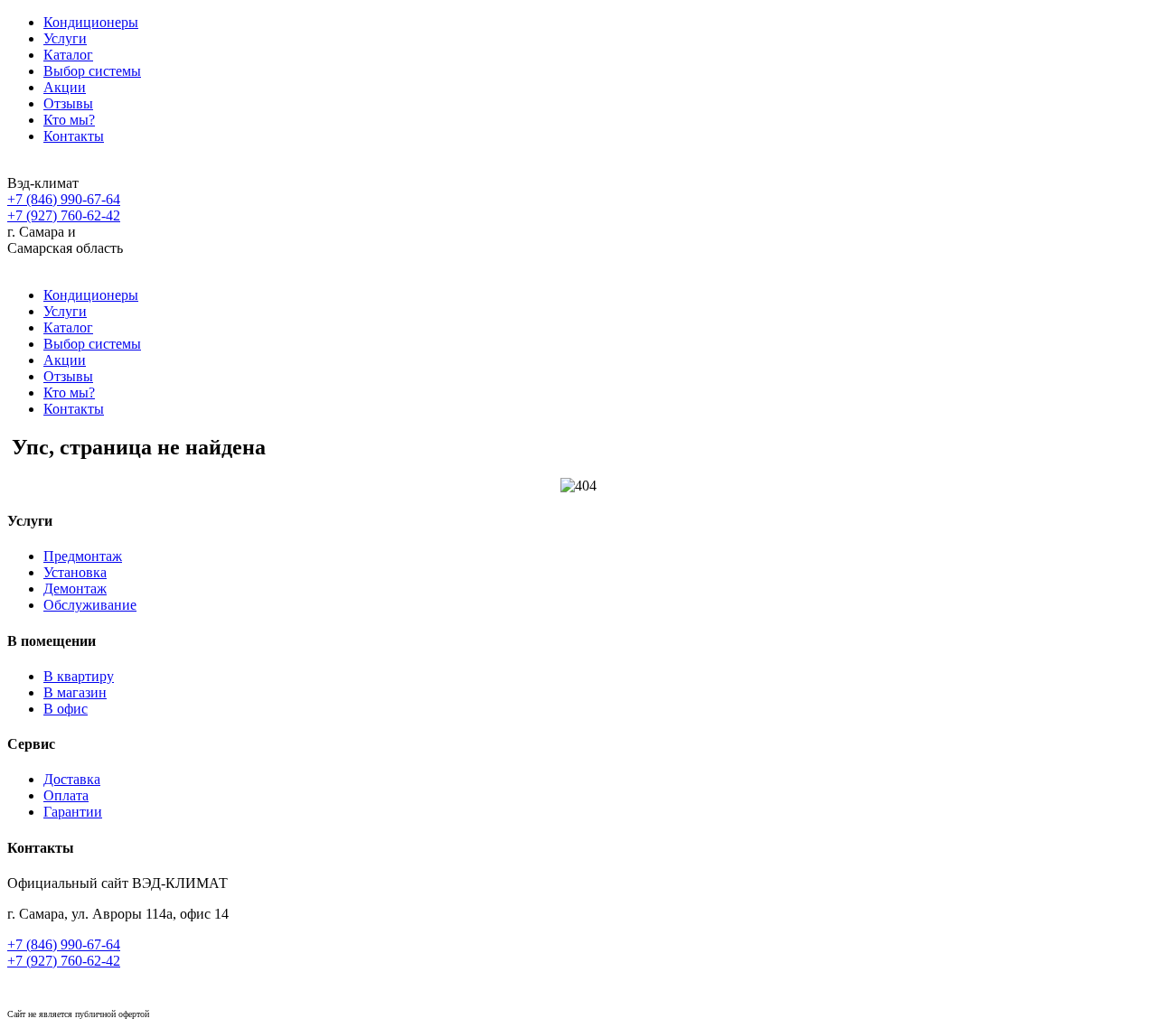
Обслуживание (89, 604)
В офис (65, 708)
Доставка (71, 779)
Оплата (66, 795)
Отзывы (68, 103)
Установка (75, 572)
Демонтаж (75, 588)
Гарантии (72, 811)
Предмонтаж (82, 556)
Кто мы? (69, 119)
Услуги (65, 38)
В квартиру (78, 676)
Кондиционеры (90, 22)
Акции (64, 87)
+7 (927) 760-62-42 (63, 215)
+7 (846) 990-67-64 (63, 199)
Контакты (73, 136)
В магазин (75, 692)
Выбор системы (92, 71)
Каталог (68, 54)
